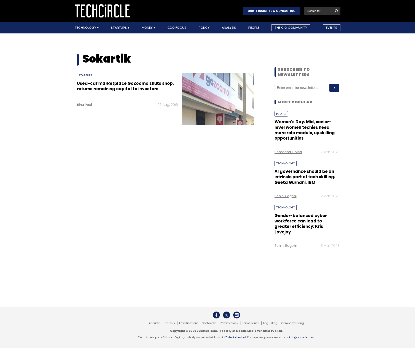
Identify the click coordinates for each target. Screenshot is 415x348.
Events (331, 27)
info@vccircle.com (301, 337)
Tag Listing (270, 323)
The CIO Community (291, 27)
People (253, 27)
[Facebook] (216, 315)
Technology (86, 27)
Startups (119, 27)
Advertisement (188, 323)
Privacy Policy (229, 323)
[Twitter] (226, 315)
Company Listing (292, 323)
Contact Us (209, 323)
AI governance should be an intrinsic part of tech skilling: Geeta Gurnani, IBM (305, 176)
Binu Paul (84, 104)
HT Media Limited (235, 337)
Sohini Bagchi (286, 196)
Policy (204, 27)
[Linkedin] (236, 315)
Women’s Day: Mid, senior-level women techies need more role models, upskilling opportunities (305, 130)
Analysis (229, 27)
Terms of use (250, 323)
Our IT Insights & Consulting (271, 11)
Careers (169, 323)
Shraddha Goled (288, 152)
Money (147, 27)
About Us (155, 323)
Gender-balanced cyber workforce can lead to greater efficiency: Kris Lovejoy (301, 224)
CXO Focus (177, 27)
